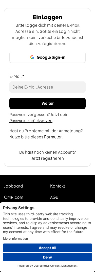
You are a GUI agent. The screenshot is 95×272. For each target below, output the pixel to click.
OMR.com (13, 197)
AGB (54, 197)
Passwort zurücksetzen (30, 120)
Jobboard (13, 186)
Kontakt (57, 186)
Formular (53, 137)
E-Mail (16, 76)
